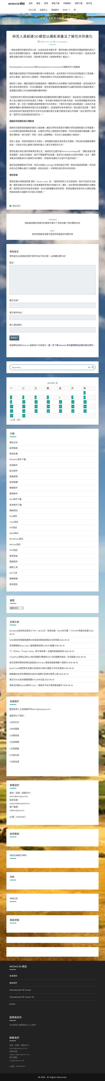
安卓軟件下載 (15, 505)
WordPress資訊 (16, 539)
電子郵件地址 (16, 312)
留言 (12, 262)
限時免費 (13, 453)
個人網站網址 (15, 324)
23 (11, 411)
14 (73, 402)
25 (36, 411)
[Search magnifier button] (92, 367)
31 (24, 415)
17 (24, 406)
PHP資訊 (13, 550)
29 (85, 411)
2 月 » (18, 420)
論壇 (38, 3)
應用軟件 (13, 493)
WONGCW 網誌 (16, 3)
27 (61, 411)
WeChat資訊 (14, 544)
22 (85, 406)
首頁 (31, 3)
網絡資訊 (16, 206)
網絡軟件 (13, 487)
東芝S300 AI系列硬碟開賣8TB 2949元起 (26, 679)
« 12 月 (12, 420)
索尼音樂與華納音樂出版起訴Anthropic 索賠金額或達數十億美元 (38, 662)
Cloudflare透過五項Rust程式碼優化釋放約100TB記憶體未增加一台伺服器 (42, 657)
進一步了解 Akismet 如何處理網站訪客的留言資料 (70, 345)
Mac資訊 (13, 516)
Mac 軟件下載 (15, 499)
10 (24, 402)
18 (36, 406)
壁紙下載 (55, 3)
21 (73, 406)
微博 (46, 3)
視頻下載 (78, 3)
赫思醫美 (13, 448)
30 (11, 415)
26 (48, 411)
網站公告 (13, 442)
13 (61, 402)
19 (48, 406)
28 (73, 411)
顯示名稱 (14, 300)
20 (61, 406)
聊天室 (89, 3)
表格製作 (55, 10)
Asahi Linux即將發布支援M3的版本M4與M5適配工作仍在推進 (36, 668)
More (65, 10)
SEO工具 (32, 10)
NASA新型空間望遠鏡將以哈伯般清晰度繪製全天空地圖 (34, 640)
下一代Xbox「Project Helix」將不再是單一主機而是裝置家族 (36, 651)
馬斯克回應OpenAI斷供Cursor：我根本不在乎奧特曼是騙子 (36, 685)
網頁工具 (13, 567)
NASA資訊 (13, 533)
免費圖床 (67, 3)
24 (24, 411)
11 (36, 402)
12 (48, 402)
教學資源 (13, 556)
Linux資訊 (13, 522)
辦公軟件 (13, 470)
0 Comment (61, 42)
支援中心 (43, 10)
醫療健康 (13, 578)
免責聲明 (13, 1068)
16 (11, 406)
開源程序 (13, 561)
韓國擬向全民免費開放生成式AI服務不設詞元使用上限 (33, 674)
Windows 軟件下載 (17, 459)
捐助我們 (13, 1075)
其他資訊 (13, 584)
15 (85, 402)
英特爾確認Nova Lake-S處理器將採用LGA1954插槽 (31, 645)
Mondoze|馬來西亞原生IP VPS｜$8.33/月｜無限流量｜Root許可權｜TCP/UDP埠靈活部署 (49, 630)
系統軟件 (13, 465)
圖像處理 (13, 476)
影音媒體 (13, 482)
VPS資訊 (13, 527)
